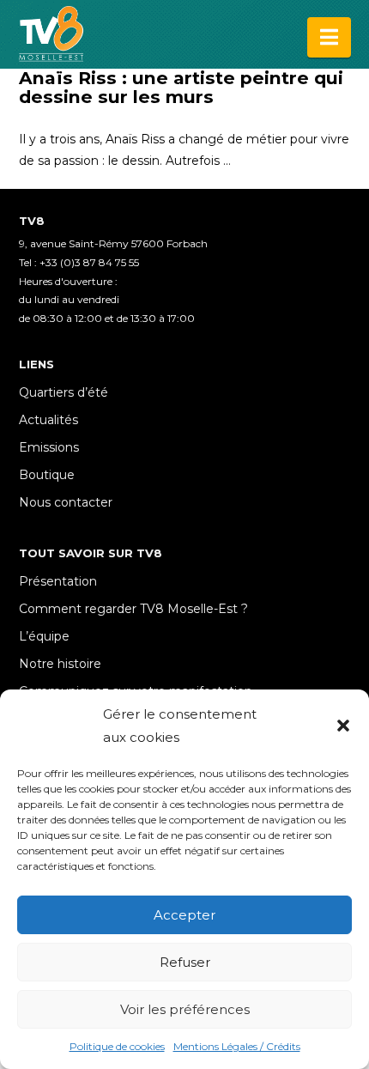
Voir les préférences (185, 1009)
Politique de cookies (117, 1046)
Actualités (48, 420)
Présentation (58, 581)
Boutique (47, 475)
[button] (343, 725)
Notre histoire (60, 664)
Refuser (185, 962)
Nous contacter (65, 502)
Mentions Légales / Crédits (236, 1046)
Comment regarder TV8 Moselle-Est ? (133, 609)
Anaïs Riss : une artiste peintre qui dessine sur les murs (181, 87)
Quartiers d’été (63, 392)
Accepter (184, 915)
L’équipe (44, 636)
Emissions (49, 447)
